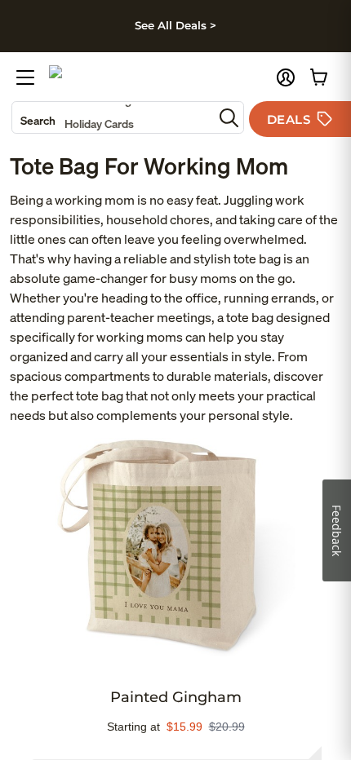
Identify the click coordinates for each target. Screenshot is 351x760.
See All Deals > (175, 25)
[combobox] (112, 117)
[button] (286, 77)
